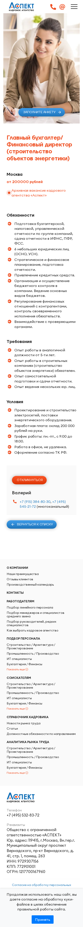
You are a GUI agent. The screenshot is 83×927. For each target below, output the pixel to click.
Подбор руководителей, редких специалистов (31, 623)
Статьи (12, 728)
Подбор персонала (23, 638)
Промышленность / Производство (33, 653)
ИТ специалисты (19, 659)
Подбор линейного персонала (30, 607)
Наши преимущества (23, 574)
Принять (42, 919)
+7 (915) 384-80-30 (35, 501)
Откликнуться (30, 480)
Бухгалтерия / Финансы (24, 664)
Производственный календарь (30, 584)
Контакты (15, 593)
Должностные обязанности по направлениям (41, 734)
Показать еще (16, 669)
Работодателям (20, 601)
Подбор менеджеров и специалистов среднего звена (35, 614)
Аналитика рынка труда (28, 742)
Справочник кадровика (27, 717)
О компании (17, 568)
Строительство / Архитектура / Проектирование (31, 646)
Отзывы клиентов (20, 579)
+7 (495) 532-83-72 (23, 815)
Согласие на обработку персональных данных (41, 887)
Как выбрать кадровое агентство (32, 630)
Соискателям (19, 678)
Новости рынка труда (24, 723)
